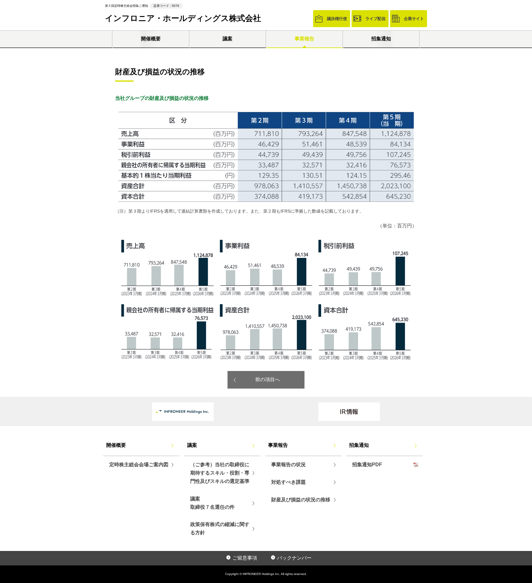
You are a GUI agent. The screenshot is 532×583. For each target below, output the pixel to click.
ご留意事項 (244, 558)
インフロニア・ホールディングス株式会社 (183, 18)
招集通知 (381, 38)
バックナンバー (294, 558)
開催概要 (151, 38)
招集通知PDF (367, 464)
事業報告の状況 (288, 464)
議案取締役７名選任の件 (212, 503)
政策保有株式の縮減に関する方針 (219, 528)
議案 (227, 38)
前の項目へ (267, 379)
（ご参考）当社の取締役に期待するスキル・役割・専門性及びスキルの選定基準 (219, 473)
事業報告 (304, 38)
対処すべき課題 (288, 482)
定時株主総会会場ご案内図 (138, 464)
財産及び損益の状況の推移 (300, 499)
